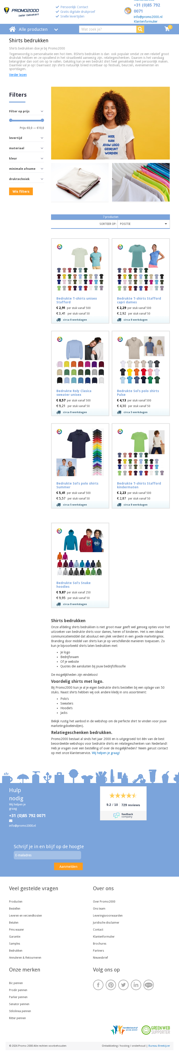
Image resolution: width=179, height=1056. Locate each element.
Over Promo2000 (104, 901)
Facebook (98, 985)
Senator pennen (19, 1004)
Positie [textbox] (125, 224)
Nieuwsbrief (100, 957)
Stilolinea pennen (20, 1011)
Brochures (99, 943)
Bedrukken (15, 950)
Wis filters (21, 191)
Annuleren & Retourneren (25, 957)
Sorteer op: (108, 224)
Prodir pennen (18, 990)
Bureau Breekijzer (159, 1045)
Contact (98, 929)
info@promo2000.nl (148, 17)
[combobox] (143, 224)
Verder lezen (18, 75)
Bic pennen (16, 983)
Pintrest (111, 985)
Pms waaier (16, 929)
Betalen (13, 922)
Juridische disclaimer (106, 922)
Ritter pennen (17, 1018)
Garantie (14, 936)
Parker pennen (18, 997)
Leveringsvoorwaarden (108, 915)
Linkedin (136, 985)
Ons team (99, 908)
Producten (15, 901)
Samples (14, 943)
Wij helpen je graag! (106, 753)
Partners (98, 950)
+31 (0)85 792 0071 (27, 815)
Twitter (123, 985)
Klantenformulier (146, 21)
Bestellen (14, 908)
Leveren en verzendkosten (25, 915)
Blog (148, 985)
